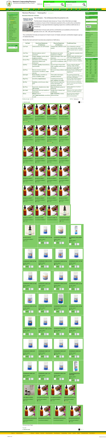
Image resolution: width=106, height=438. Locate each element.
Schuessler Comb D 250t (44, 283)
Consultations (92, 10)
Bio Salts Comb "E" (51, 137)
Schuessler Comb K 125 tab (29, 328)
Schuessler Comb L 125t (60, 328)
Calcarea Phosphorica (43, 397)
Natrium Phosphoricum (60, 418)
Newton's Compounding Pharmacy (24, 1)
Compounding (64, 10)
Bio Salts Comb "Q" (40, 116)
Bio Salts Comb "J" (63, 158)
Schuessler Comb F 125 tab (75, 283)
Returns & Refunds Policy (91, 80)
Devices (74, 10)
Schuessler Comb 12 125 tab (45, 237)
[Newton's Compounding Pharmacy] (9, 4)
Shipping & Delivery (90, 81)
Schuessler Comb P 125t (44, 351)
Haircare (37, 10)
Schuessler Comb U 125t (60, 373)
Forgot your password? (91, 28)
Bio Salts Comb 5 (39, 217)
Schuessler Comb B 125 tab (60, 261)
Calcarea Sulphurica (55, 397)
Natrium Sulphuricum (74, 418)
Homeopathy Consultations (13, 22)
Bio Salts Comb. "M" (52, 217)
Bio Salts (12, 20)
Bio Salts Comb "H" (39, 158)
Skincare (32, 10)
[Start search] (62, 5)
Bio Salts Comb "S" (51, 198)
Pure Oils (42, 10)
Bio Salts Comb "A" (51, 116)
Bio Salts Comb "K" (27, 178)
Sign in (88, 26)
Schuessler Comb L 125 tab (45, 328)
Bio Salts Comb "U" (28, 217)
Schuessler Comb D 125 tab (29, 283)
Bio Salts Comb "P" (27, 198)
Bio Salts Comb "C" (28, 137)
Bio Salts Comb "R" (39, 198)
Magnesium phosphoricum (30, 418)
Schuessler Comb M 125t (75, 328)
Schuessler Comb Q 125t (60, 351)
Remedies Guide (84, 10)
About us (12, 10)
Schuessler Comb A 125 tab (45, 261)
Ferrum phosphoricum (69, 397)
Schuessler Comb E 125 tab (60, 283)
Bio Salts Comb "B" (63, 116)
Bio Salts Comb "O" (64, 178)
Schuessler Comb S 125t (29, 373)
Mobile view (39, 4)
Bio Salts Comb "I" (51, 158)
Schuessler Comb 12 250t (60, 237)
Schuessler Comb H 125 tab (45, 306)
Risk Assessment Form (11, 51)
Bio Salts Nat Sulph (64, 217)
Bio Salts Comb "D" (40, 137)
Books (78, 10)
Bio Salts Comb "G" (28, 158)
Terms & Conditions (90, 78)
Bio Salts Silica (27, 237)
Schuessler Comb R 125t (75, 351)
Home (7, 10)
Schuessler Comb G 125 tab (29, 306)
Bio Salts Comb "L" (39, 178)
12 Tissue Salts (26, 116)
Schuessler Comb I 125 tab (60, 306)
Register (88, 30)
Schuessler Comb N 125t (29, 351)
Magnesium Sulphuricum (44, 418)
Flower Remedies (48, 10)
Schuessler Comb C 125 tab (75, 261)
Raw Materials (56, 10)
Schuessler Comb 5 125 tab (29, 261)
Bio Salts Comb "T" (63, 198)
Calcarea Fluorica (28, 397)
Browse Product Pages (28, 425)
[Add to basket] (47, 243)
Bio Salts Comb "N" (51, 178)
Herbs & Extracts (18, 10)
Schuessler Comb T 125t (44, 373)
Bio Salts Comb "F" (63, 137)
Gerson (69, 10)
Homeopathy (26, 10)
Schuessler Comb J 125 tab (75, 306)
